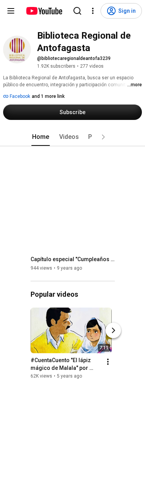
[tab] (40, 137)
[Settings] (92, 10)
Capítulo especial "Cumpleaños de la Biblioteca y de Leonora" (73, 259)
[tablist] (72, 137)
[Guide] (10, 10)
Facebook (19, 96)
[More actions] (108, 361)
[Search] (77, 10)
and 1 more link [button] (48, 96)
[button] (103, 137)
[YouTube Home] (44, 11)
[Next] (113, 330)
